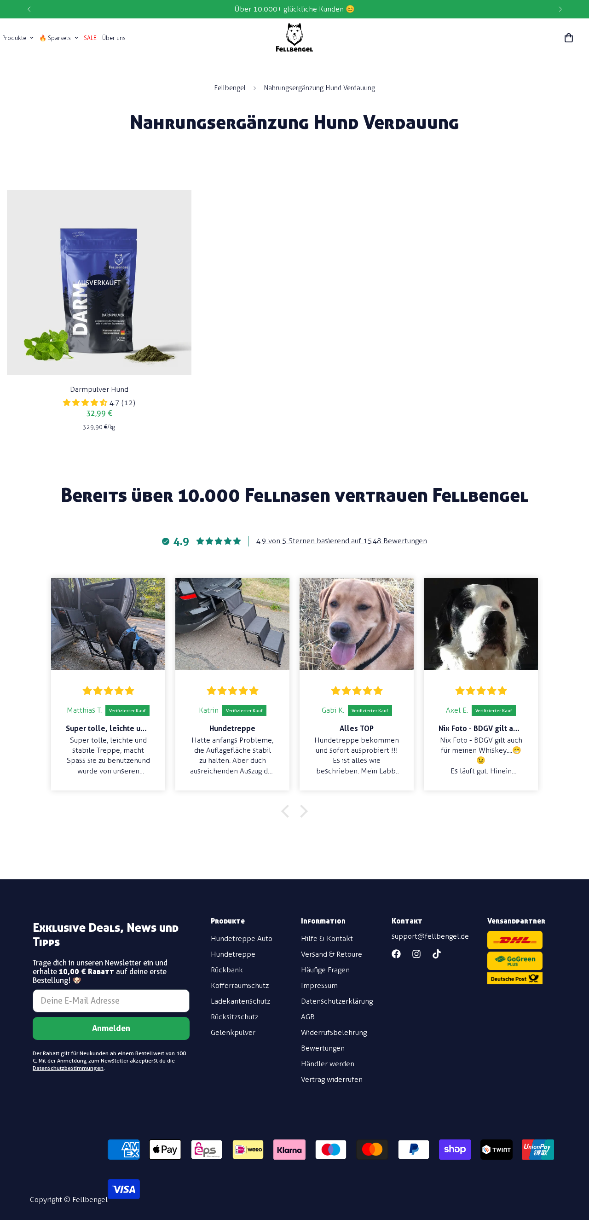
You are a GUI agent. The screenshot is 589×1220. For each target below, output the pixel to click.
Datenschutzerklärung (337, 1001)
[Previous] (28, 9)
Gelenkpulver (233, 1032)
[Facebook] (396, 954)
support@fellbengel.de (430, 936)
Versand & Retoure (331, 954)
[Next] (560, 9)
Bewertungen (323, 1048)
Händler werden (327, 1063)
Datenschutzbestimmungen (68, 1068)
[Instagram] (416, 954)
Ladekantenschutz (240, 1001)
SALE (90, 38)
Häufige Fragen (325, 969)
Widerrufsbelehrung (334, 1032)
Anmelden (111, 1028)
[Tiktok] (436, 954)
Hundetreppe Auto (241, 938)
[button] (568, 37)
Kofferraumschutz (240, 985)
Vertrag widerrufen (332, 1079)
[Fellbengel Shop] (294, 38)
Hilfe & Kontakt (327, 938)
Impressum (319, 985)
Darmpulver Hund (99, 389)
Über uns (114, 38)
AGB (308, 1016)
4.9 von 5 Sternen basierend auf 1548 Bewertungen (341, 540)
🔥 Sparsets (55, 38)
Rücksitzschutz (234, 1016)
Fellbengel (230, 88)
